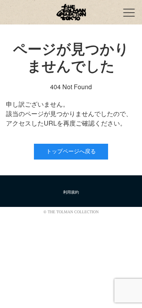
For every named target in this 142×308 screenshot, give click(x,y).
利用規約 (71, 192)
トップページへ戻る (71, 151)
